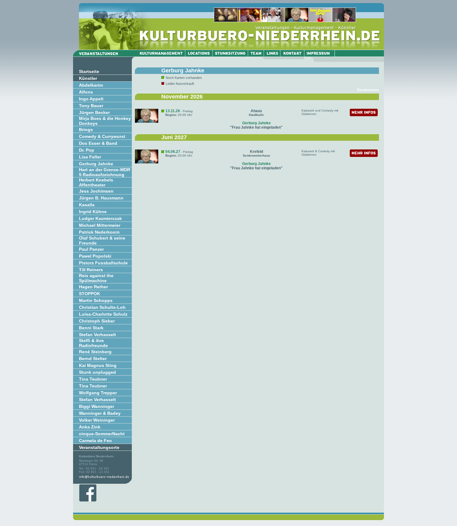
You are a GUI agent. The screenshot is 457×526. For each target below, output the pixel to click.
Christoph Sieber (97, 320)
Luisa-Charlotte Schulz (103, 314)
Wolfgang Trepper (98, 392)
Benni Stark (91, 327)
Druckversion (368, 90)
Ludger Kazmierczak (100, 218)
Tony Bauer (91, 105)
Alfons (86, 91)
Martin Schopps (96, 300)
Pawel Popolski (95, 256)
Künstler (88, 78)
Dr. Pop (86, 150)
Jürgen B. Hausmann (101, 197)
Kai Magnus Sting (98, 365)
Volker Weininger (97, 420)
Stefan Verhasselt (97, 334)
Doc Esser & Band (98, 143)
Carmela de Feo (95, 440)
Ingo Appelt (91, 98)
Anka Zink (89, 426)
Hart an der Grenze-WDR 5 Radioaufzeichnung (104, 172)
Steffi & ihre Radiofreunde (93, 343)
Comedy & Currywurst (102, 136)
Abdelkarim (91, 85)
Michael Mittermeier (99, 225)
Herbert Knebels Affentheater (96, 182)
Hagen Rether (93, 286)
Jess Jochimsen (96, 191)
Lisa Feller (90, 156)
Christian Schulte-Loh (102, 307)
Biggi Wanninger (96, 406)
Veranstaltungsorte (99, 447)
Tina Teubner (93, 379)
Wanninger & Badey (100, 413)
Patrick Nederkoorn (99, 232)
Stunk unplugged (97, 372)
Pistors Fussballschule (103, 262)
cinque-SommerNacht (102, 433)
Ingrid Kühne (93, 211)
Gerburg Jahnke (96, 163)
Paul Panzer (91, 249)
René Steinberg (95, 351)
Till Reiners (91, 269)
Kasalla (87, 204)
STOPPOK (89, 293)
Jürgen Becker (94, 112)
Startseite (89, 71)
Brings (86, 129)
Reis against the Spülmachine (96, 278)
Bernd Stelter (93, 358)
